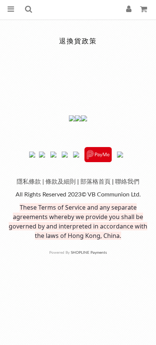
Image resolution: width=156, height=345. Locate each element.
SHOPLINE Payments (89, 253)
